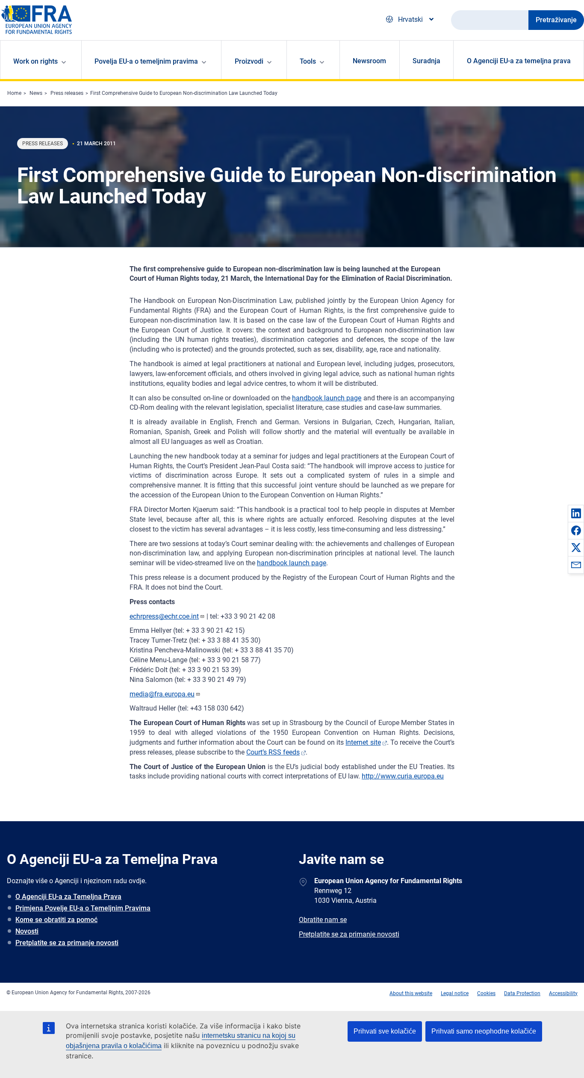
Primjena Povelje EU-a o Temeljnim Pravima (82, 908)
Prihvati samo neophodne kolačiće (483, 1031)
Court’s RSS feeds (273, 752)
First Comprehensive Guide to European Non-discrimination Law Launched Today (183, 93)
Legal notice (455, 993)
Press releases (66, 93)
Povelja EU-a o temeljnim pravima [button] (146, 61)
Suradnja (426, 61)
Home (14, 93)
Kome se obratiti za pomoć (56, 920)
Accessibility (563, 993)
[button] (576, 513)
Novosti (26, 931)
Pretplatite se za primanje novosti (66, 943)
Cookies (486, 993)
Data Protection (522, 993)
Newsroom (369, 61)
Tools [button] (308, 61)
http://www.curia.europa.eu (403, 776)
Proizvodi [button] (249, 61)
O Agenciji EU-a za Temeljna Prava (68, 897)
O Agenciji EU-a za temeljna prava (519, 61)
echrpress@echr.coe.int (164, 616)
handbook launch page (326, 398)
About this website (410, 993)
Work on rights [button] (35, 61)
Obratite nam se (323, 920)
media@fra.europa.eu (162, 694)
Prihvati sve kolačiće (385, 1031)
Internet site (362, 742)
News (35, 93)
